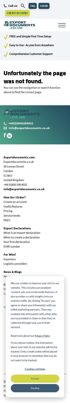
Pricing (8, 211)
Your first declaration (17, 242)
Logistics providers (15, 264)
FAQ (32, 6)
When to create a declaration (22, 237)
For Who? (10, 254)
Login (44, 6)
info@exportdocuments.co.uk (29, 128)
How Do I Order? (15, 197)
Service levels (12, 215)
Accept (35, 378)
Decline (35, 388)
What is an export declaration (22, 233)
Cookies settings (35, 368)
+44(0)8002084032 (20, 123)
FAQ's (7, 220)
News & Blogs (13, 272)
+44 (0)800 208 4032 (15, 185)
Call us (12, 6)
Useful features (13, 206)
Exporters (10, 259)
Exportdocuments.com (19, 157)
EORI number (12, 246)
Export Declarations (17, 228)
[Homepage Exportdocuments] (19, 25)
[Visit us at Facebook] (5, 136)
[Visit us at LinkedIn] (9, 137)
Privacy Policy (42, 335)
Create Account (17, 13)
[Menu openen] (61, 25)
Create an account (15, 202)
